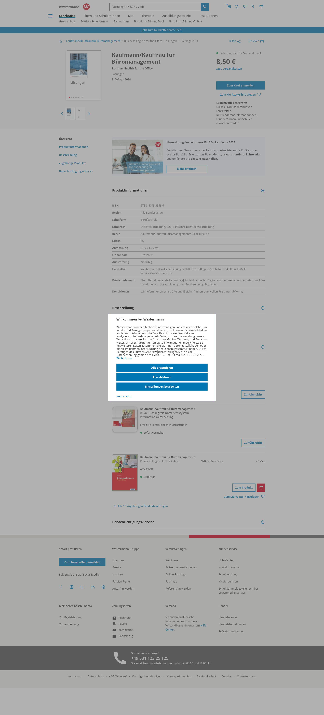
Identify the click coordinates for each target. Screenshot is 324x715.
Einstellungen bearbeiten (162, 386)
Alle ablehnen (162, 377)
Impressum (123, 396)
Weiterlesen (124, 358)
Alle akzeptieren (162, 368)
